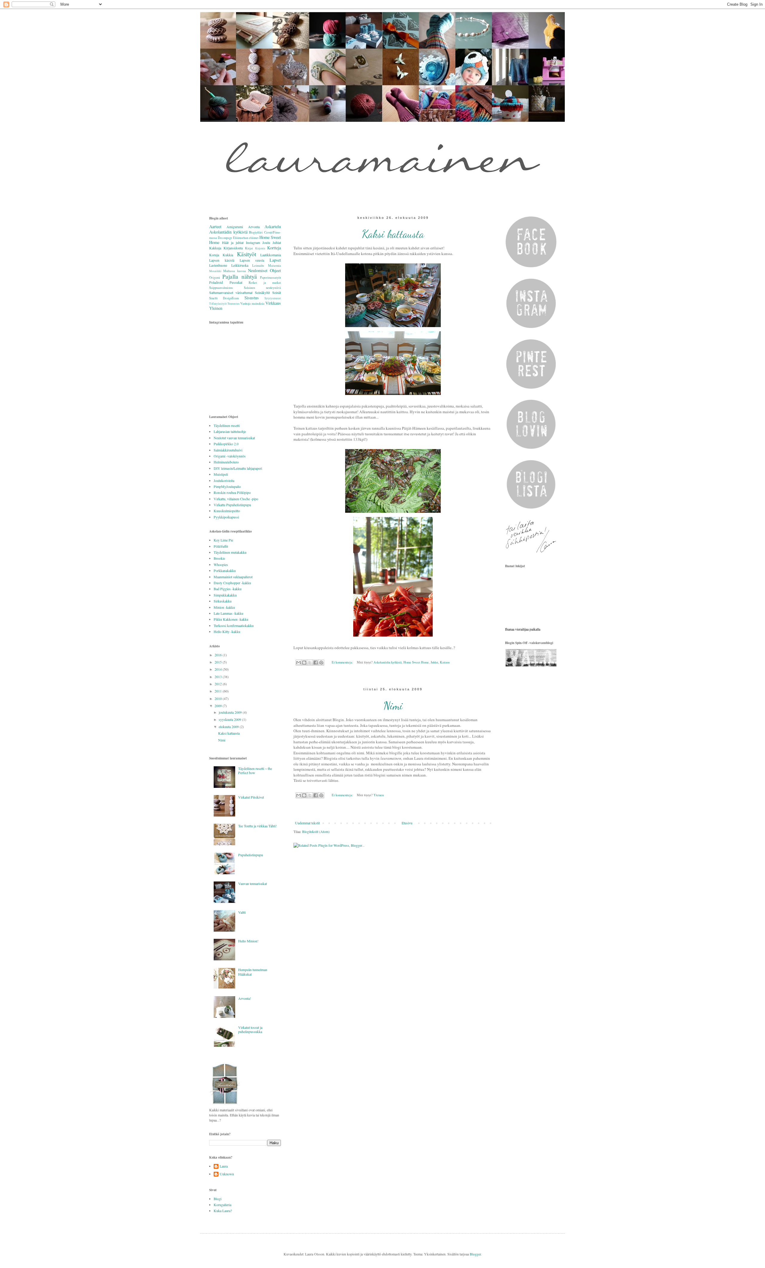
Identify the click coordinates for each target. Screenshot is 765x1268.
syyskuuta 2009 (230, 719)
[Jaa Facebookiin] (316, 663)
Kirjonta (260, 248)
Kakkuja (215, 247)
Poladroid (216, 282)
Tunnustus (233, 304)
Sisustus (251, 297)
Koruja (214, 254)
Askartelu (272, 226)
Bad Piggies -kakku (227, 588)
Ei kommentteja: (343, 662)
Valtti (242, 912)
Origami (214, 277)
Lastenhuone (218, 265)
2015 (219, 662)
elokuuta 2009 (229, 726)
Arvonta (254, 226)
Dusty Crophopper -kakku (232, 582)
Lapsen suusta (252, 260)
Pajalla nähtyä (239, 276)
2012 (219, 683)
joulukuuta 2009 (231, 712)
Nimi (393, 705)
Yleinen (379, 795)
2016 (219, 654)
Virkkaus (273, 303)
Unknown (227, 1174)
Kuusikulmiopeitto (227, 510)
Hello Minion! (248, 941)
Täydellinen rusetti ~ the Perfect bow (255, 770)
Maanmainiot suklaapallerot (233, 576)
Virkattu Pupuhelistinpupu (232, 504)
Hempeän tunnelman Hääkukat (252, 971)
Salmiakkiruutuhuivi (228, 450)
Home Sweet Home (416, 662)
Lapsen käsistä (221, 260)
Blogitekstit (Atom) (316, 831)
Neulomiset (257, 270)
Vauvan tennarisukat (252, 883)
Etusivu (407, 822)
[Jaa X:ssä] (310, 663)
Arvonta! (244, 998)
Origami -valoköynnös (230, 456)
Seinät (276, 292)
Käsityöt (246, 254)
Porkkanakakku (225, 570)
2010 (219, 698)
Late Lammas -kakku (228, 613)
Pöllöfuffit (221, 546)
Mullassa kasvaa (234, 271)
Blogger (475, 1254)
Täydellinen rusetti (227, 425)
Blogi (217, 1198)
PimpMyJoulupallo (227, 486)
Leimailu (258, 265)
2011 (219, 691)
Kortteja (274, 248)
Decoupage (225, 238)
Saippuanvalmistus (221, 288)
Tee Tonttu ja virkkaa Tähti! (257, 825)
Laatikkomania (270, 254)
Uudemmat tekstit (307, 822)
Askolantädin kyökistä (388, 662)
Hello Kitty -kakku (227, 631)
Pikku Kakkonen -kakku (231, 619)
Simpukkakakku (225, 595)
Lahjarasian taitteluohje (230, 431)
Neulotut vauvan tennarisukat (234, 437)
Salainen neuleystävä (262, 288)
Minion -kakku (224, 607)
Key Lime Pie (223, 540)
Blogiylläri (256, 232)
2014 (219, 669)
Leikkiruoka (239, 265)
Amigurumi (235, 226)
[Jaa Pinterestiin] (321, 663)
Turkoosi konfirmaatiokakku (234, 625)
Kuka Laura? (223, 1210)
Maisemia (274, 265)
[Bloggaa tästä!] (304, 663)
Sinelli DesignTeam (224, 298)
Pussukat (236, 282)
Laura (224, 1166)
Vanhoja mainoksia (252, 303)
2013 (219, 676)
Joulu (266, 242)
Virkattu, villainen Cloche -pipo (236, 498)
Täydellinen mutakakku (230, 552)
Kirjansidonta (233, 247)
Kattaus (445, 662)
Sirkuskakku (223, 601)
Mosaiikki (215, 271)
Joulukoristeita (224, 480)
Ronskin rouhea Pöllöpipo (232, 492)
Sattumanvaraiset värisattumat (231, 292)
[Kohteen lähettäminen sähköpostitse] (299, 663)
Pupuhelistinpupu (250, 854)
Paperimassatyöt (270, 277)
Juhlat (434, 662)
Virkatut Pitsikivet (251, 797)
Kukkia (228, 254)
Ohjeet (275, 270)
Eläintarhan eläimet (245, 238)
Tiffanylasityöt (218, 304)
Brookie (219, 558)
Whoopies (221, 564)
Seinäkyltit (262, 292)
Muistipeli (221, 474)
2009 (219, 705)
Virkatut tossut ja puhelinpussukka (250, 1029)
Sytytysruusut (272, 298)
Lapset (275, 260)
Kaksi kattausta (393, 234)
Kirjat (249, 248)
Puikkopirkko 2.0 (226, 443)
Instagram (253, 242)
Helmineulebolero (226, 462)
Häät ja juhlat (233, 242)
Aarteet (215, 226)
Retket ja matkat (265, 282)
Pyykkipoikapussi (226, 517)
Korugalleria (222, 1204)
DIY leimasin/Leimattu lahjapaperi (238, 468)
